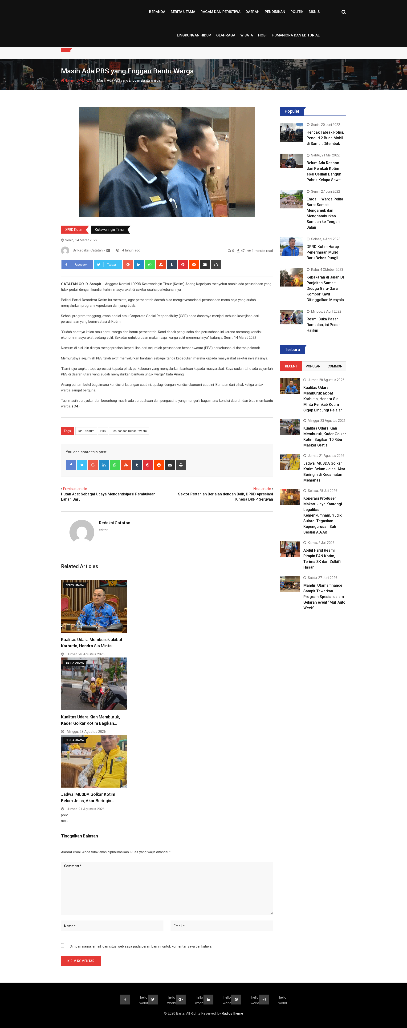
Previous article (75, 489)
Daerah (253, 12)
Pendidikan (275, 12)
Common (335, 366)
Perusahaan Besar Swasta (129, 431)
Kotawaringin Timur (110, 229)
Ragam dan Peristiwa (220, 12)
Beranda (157, 12)
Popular (313, 366)
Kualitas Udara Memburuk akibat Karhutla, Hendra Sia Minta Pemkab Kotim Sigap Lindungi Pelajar (322, 398)
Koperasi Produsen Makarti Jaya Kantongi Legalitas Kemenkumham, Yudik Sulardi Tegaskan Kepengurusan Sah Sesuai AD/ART (322, 515)
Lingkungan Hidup (194, 35)
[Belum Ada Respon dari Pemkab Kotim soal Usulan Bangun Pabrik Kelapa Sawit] (291, 161)
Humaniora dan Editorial (296, 35)
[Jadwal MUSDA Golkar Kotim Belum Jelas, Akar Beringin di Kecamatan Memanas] (290, 462)
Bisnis (314, 12)
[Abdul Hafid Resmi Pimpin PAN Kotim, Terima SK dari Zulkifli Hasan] (290, 549)
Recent (291, 366)
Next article (262, 489)
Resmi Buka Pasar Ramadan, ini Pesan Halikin (324, 325)
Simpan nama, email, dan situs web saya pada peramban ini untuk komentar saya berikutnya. (141, 946)
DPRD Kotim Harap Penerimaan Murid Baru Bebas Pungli (323, 252)
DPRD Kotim (85, 80)
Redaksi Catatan (114, 522)
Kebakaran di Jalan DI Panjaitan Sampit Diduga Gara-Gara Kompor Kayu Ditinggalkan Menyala (325, 288)
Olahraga (225, 35)
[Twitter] (82, 465)
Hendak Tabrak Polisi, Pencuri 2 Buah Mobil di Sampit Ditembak (325, 138)
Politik (296, 12)
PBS (103, 431)
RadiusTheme (232, 1013)
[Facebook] (71, 465)
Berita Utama (183, 12)
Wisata (246, 35)
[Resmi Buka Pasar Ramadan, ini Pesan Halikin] (291, 317)
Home (69, 80)
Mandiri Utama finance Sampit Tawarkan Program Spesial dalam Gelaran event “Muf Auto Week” (324, 596)
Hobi (262, 35)
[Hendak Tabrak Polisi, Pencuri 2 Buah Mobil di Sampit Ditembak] (291, 132)
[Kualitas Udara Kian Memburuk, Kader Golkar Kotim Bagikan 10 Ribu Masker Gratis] (290, 427)
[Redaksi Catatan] (108, 250)
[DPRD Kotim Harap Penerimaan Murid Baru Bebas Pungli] (291, 246)
